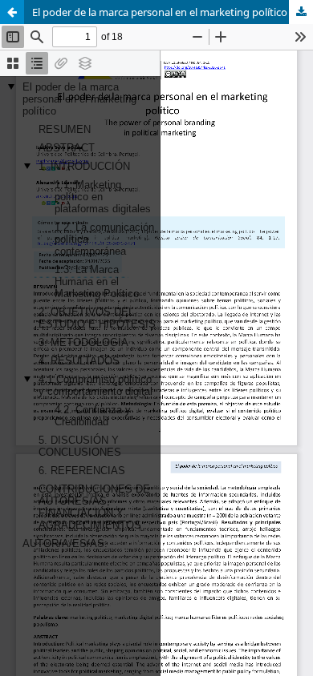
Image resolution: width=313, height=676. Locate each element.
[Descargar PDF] (301, 12)
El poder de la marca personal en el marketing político (159, 12)
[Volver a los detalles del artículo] (12, 12)
